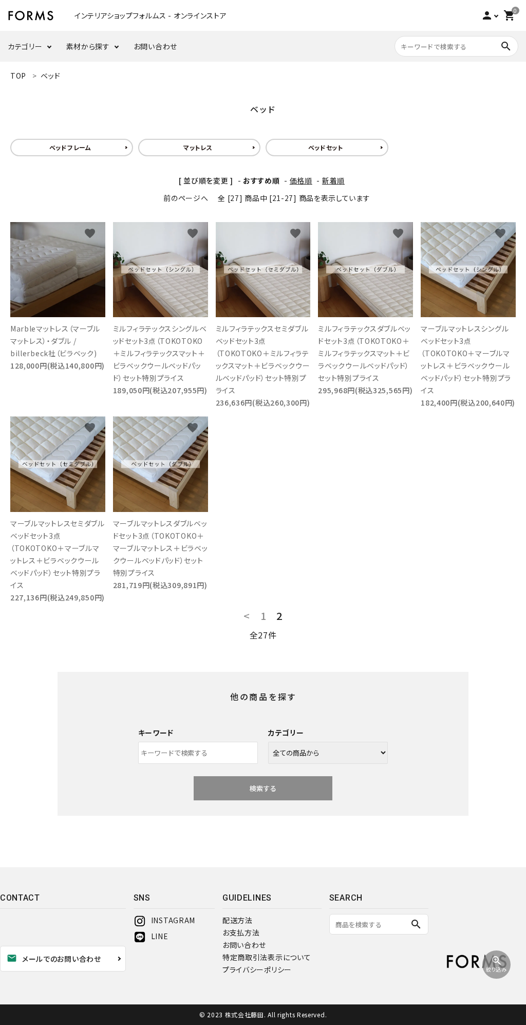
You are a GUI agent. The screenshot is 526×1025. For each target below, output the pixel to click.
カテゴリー (25, 46)
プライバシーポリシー (257, 969)
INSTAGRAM (173, 920)
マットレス (198, 147)
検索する (263, 788)
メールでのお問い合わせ (54, 958)
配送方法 (237, 920)
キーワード (156, 732)
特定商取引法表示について (266, 957)
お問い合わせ (155, 46)
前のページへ (185, 198)
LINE (159, 936)
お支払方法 (241, 932)
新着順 (333, 180)
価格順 (301, 180)
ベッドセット (325, 147)
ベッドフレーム (70, 147)
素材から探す (88, 46)
